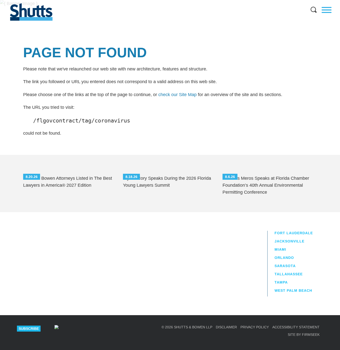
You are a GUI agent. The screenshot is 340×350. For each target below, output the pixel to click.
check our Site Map (177, 94)
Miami (280, 249)
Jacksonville (289, 241)
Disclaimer (226, 327)
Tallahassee (289, 274)
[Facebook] (110, 328)
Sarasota (285, 266)
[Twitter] (92, 328)
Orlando (284, 258)
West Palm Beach (293, 290)
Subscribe (29, 329)
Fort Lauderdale (294, 233)
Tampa (281, 282)
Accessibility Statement (296, 327)
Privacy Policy (254, 327)
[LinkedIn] (74, 328)
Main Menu (166, 2)
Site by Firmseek (304, 335)
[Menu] (327, 9)
